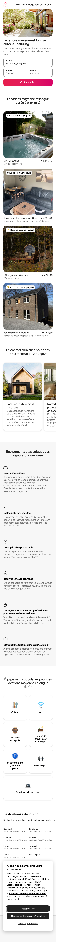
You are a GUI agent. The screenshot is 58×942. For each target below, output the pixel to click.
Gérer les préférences (28, 923)
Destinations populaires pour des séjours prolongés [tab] (27, 820)
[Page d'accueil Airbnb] (5, 4)
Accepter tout (28, 908)
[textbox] (16, 73)
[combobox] (28, 63)
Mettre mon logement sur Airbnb (33, 4)
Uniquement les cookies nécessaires (28, 916)
